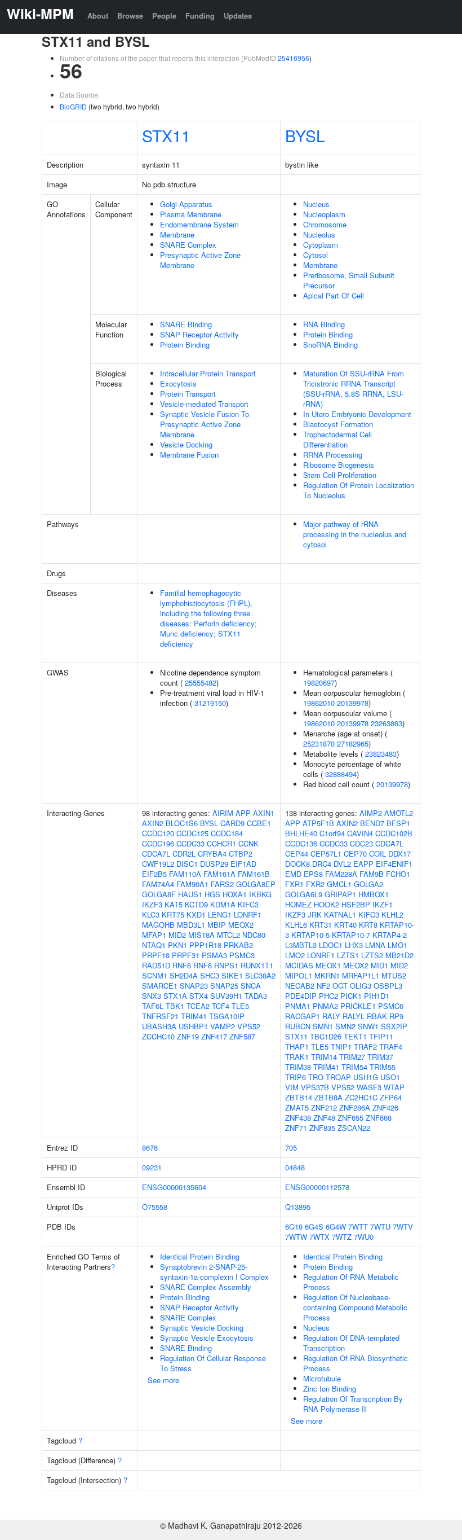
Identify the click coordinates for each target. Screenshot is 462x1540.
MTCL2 (228, 934)
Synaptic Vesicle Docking (201, 1327)
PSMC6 (390, 1006)
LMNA (375, 945)
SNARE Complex (188, 244)
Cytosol (315, 254)
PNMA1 (297, 1006)
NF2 (323, 985)
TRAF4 (390, 1046)
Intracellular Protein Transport (208, 373)
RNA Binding (324, 324)
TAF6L (152, 1006)
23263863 (386, 723)
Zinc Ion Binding (329, 1388)
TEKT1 (355, 1036)
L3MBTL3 (301, 945)
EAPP (363, 863)
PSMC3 (242, 955)
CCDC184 (227, 833)
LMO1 (397, 945)
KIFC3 (248, 904)
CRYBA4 (212, 853)
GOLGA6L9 (303, 894)
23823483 (381, 753)
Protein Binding (185, 344)
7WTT (358, 1226)
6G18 (294, 1226)
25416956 (293, 58)
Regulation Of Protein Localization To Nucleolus (358, 490)
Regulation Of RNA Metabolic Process (351, 1281)
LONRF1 (247, 914)
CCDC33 (190, 843)
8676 (150, 1147)
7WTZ (342, 1236)
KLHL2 (392, 914)
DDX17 (399, 853)
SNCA (251, 985)
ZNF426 (385, 1107)
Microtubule (322, 1378)
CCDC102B (393, 833)
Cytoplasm (320, 244)
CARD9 (232, 823)
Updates (238, 15)
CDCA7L (156, 853)
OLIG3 (360, 985)
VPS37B (315, 1087)
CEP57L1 (325, 853)
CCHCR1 (221, 843)
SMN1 (323, 1026)
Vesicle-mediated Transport (204, 403)
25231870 (319, 743)
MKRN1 (327, 975)
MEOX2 (241, 924)
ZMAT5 (297, 1107)
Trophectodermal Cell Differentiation (337, 439)
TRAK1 (297, 1056)
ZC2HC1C (361, 1097)
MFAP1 (154, 934)
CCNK (248, 843)
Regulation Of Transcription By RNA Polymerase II (353, 1403)
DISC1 (187, 863)
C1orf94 (332, 833)
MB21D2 (399, 955)
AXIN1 (263, 813)
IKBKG (260, 894)
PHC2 (328, 995)
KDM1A (223, 904)
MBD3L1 (191, 924)
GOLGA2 (368, 884)
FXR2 (315, 884)
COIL (377, 853)
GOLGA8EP (256, 884)
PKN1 (177, 945)
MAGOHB (158, 924)
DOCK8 (297, 863)
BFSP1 (398, 823)
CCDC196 (158, 843)
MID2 (177, 934)
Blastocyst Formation (338, 424)
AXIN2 (152, 823)
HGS (212, 894)
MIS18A (201, 934)
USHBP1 (193, 1026)
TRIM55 (383, 1066)
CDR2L (184, 853)
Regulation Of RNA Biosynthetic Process (355, 1363)
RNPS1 (226, 965)
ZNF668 (379, 1117)
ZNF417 (214, 1036)
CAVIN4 (360, 833)
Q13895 (297, 1206)
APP (243, 813)
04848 (295, 1167)
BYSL (305, 135)
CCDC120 (158, 833)
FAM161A (219, 873)
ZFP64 (391, 1097)
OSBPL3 (388, 985)
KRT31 (320, 924)
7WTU (380, 1226)
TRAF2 (365, 1046)
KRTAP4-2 (389, 934)
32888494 (341, 774)
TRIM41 (194, 1016)
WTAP (394, 1087)
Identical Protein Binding (199, 1256)
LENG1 (220, 914)
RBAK (377, 1016)
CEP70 (355, 853)
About (97, 15)
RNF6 (181, 965)
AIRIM (222, 813)
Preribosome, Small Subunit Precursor (348, 280)
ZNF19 (188, 1036)
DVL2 (342, 863)
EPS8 (313, 873)
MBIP (216, 924)
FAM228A (341, 873)
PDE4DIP (301, 995)
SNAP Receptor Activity (199, 334)
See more (163, 1380)
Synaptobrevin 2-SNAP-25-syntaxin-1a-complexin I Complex (214, 1271)
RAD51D (156, 965)
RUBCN (297, 1026)
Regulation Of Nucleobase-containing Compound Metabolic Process (355, 1307)
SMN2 (345, 1026)
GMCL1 (339, 884)
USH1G (365, 1077)
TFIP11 (381, 1036)
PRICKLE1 (358, 1006)
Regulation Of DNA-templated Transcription (351, 1342)
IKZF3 (152, 904)
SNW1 (368, 1026)
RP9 (396, 1016)
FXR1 (294, 884)
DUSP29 (214, 863)
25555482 (200, 682)
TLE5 (240, 1006)
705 (291, 1147)
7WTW (296, 1236)
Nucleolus (319, 234)
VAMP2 (222, 1026)
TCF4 (220, 1006)
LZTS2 (372, 955)
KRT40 (345, 924)
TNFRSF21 (160, 1016)
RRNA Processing (332, 454)
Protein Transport (188, 393)
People (164, 15)
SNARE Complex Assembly (205, 1287)
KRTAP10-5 (310, 934)
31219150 (210, 702)
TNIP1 (341, 1046)
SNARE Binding (186, 324)
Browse (130, 15)
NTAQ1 (154, 945)
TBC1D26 (325, 1036)
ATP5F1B (318, 823)
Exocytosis (178, 383)
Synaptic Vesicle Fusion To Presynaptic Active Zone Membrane (204, 424)
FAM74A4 (158, 884)
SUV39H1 (226, 995)
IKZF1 (382, 904)
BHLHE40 (301, 833)
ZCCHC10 (158, 1036)
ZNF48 (324, 1117)
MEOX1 (328, 965)
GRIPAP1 (340, 894)
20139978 (352, 702)
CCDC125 (192, 833)
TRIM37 (380, 1056)
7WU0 (364, 1236)
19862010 (319, 702)
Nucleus (316, 204)
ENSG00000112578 (317, 1187)
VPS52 (248, 1026)
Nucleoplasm (324, 214)
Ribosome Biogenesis (338, 464)
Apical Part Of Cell (333, 295)
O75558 (154, 1206)
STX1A (175, 995)
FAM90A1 (192, 884)
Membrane (177, 234)
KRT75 (173, 914)
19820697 (319, 682)
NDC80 (253, 934)
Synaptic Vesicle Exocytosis (207, 1337)
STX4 (198, 995)
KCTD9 (196, 904)
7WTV (403, 1226)
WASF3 (369, 1087)
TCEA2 (198, 1006)
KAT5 (174, 904)
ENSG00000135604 (174, 1187)
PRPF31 (185, 955)
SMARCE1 (159, 985)
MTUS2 (393, 975)
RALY (331, 1016)
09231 (152, 1167)
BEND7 (372, 823)
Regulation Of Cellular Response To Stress (213, 1363)
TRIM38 (298, 1066)
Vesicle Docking (186, 444)
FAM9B (371, 873)
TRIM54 (354, 1066)
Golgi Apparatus (186, 204)
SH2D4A (184, 975)
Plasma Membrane (190, 214)
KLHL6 (296, 924)
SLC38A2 (260, 975)
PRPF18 (156, 955)
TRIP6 (295, 1077)
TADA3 (256, 995)
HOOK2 (326, 904)
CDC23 (361, 843)
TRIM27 (352, 1056)
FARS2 (222, 884)
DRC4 (321, 863)
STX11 (166, 135)
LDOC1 (331, 945)
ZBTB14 (298, 1097)
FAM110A (185, 873)
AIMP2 (370, 813)
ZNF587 (242, 1036)
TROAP (338, 1077)
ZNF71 (296, 1127)
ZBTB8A (328, 1097)
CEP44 (296, 853)
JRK (315, 914)
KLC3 (150, 914)
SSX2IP (394, 1026)
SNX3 (151, 995)
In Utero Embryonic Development (357, 414)
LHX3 (354, 945)
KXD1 (196, 914)
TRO (315, 1077)
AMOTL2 (398, 813)
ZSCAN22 (353, 1127)
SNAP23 (194, 985)
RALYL (354, 1016)
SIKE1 (232, 975)
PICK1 (351, 995)
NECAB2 (299, 985)
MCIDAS (299, 965)
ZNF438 (298, 1117)
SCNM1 (154, 975)
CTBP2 (240, 853)
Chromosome (324, 224)
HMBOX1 (373, 894)
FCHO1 (398, 873)
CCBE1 (259, 823)
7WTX (319, 1236)
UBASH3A (159, 1026)
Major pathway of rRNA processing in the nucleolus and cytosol (354, 534)
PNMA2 (325, 1006)
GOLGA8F (159, 894)
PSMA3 (214, 955)
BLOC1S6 (182, 823)
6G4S (314, 1226)
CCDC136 (301, 843)
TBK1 (175, 1006)
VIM (292, 1087)
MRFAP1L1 (360, 975)
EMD (293, 873)
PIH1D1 (376, 995)
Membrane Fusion (189, 454)
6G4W (336, 1226)
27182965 (352, 743)
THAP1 (297, 1046)
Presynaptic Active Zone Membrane (200, 259)
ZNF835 (322, 1127)
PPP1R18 (205, 945)
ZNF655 (350, 1117)
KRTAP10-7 (351, 934)
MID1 (379, 965)
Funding (200, 15)
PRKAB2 (238, 945)
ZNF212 (324, 1107)
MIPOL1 (298, 975)
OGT (340, 985)
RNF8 (202, 965)
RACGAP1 (302, 1016)
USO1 (390, 1077)
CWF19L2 (158, 863)
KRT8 (368, 924)
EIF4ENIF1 (394, 863)
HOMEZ (298, 904)
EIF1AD (243, 863)
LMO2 (295, 955)
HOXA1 (235, 894)
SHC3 (209, 975)
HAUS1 (190, 894)
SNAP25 (224, 985)
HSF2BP (355, 904)
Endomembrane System (199, 224)
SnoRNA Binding (330, 344)
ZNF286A (354, 1107)
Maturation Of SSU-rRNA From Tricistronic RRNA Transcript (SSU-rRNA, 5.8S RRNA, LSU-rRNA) (353, 388)
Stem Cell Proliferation (339, 475)
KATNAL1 (340, 914)
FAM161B (254, 873)
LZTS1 (348, 955)
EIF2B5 (154, 873)
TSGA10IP (227, 1016)
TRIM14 (324, 1056)
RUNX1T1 (257, 965)
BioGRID (73, 106)
